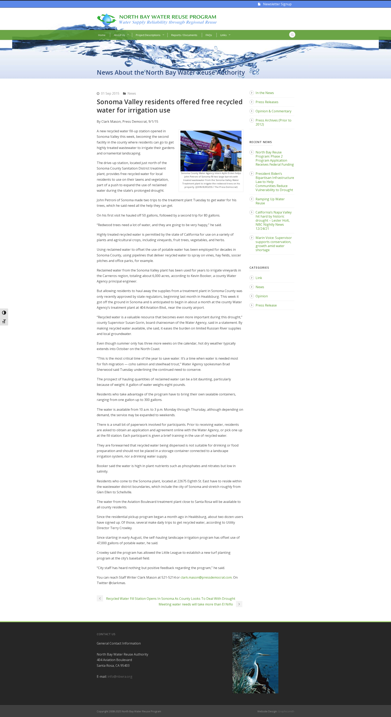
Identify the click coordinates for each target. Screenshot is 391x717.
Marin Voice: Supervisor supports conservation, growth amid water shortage (274, 243)
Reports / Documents (184, 35)
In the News (265, 93)
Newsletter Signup (277, 4)
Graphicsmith (286, 711)
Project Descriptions (148, 35)
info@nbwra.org (120, 676)
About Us (119, 35)
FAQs (209, 35)
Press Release (266, 305)
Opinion (262, 296)
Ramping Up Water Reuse (270, 201)
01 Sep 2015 (110, 93)
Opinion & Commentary (273, 111)
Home (101, 35)
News (131, 93)
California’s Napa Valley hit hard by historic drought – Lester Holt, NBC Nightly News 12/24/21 (274, 220)
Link (259, 278)
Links (223, 35)
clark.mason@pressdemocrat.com (206, 577)
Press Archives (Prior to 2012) (273, 122)
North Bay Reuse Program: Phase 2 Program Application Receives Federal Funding (275, 158)
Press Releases (267, 102)
